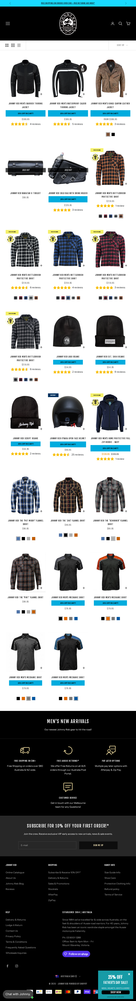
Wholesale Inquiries (16, 952)
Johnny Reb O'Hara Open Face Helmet (68, 438)
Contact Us (12, 930)
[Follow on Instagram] (16, 966)
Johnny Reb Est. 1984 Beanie (110, 356)
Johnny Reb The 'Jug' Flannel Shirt (68, 520)
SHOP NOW (115, 992)
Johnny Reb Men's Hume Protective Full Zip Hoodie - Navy (110, 440)
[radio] (107, 134)
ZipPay (52, 900)
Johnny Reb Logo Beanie (68, 356)
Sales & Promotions (58, 883)
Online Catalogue (15, 872)
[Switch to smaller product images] (13, 45)
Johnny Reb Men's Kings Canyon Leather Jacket (110, 105)
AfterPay (53, 894)
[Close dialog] (129, 974)
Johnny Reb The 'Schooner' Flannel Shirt (110, 522)
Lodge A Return (14, 925)
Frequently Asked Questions (21, 947)
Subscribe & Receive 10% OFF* (64, 872)
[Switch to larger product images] (6, 45)
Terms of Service (113, 894)
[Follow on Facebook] (7, 966)
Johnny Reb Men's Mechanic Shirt (67, 597)
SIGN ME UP (98, 845)
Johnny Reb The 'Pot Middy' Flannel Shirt (25, 522)
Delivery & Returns (58, 877)
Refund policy (111, 889)
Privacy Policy (13, 936)
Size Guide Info (112, 872)
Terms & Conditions (16, 941)
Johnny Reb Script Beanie (25, 438)
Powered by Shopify (78, 984)
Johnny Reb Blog (15, 883)
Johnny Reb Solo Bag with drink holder (68, 193)
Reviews (10, 889)
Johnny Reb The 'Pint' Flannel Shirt (26, 597)
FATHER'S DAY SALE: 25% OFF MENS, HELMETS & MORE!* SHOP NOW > (68, 3)
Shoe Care (110, 877)
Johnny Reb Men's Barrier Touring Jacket (26, 105)
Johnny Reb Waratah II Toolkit (25, 193)
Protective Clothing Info (117, 883)
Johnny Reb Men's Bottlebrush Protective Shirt (110, 195)
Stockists (53, 889)
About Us (11, 877)
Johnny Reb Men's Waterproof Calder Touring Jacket (68, 105)
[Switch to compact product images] (19, 45)
